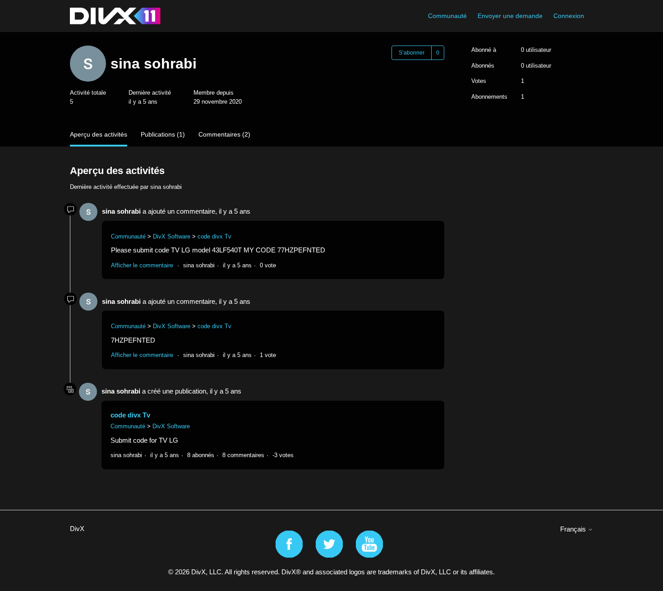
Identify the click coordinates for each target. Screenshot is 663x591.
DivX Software (171, 236)
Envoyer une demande (510, 15)
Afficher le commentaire (142, 265)
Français (574, 529)
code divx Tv (214, 236)
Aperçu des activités (98, 134)
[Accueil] (115, 16)
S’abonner (411, 53)
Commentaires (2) (224, 134)
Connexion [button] (568, 15)
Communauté (447, 15)
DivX (77, 528)
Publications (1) (163, 134)
